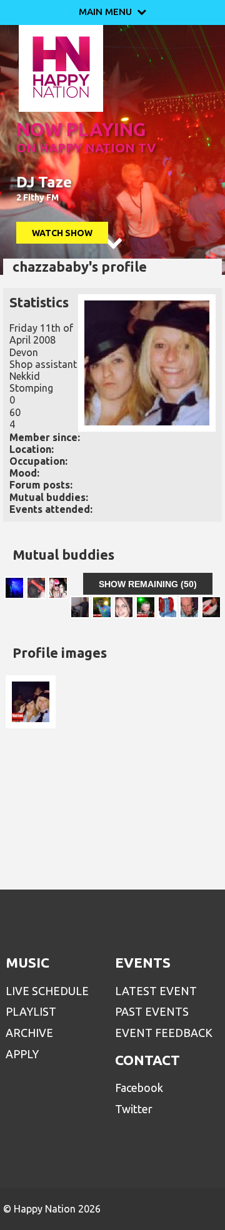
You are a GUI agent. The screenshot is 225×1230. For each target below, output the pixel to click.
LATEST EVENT (156, 990)
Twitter (133, 1109)
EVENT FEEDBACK (163, 1032)
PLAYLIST (31, 1011)
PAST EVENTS (152, 1011)
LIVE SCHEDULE (47, 990)
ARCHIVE (29, 1032)
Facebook (139, 1087)
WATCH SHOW (62, 233)
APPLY (22, 1054)
